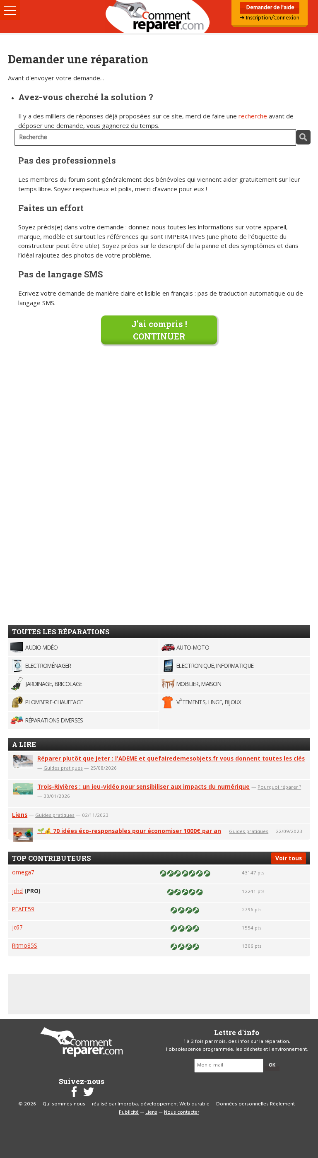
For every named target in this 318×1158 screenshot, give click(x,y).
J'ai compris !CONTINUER (159, 330)
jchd (17, 891)
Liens (19, 815)
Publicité (129, 1112)
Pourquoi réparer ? (279, 787)
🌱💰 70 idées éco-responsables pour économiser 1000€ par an (129, 831)
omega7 (23, 872)
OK (272, 1065)
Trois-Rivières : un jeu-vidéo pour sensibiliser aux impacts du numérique (143, 786)
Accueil (159, 16)
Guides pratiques (63, 768)
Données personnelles (242, 1104)
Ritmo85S (24, 945)
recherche (252, 116)
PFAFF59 (23, 909)
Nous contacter (181, 1112)
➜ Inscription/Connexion (269, 18)
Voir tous (288, 858)
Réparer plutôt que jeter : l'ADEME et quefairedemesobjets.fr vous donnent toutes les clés (171, 758)
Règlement (282, 1104)
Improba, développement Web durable (164, 1104)
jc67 (17, 927)
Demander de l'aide (269, 7)
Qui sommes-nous (64, 1104)
